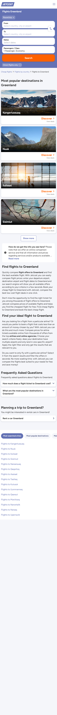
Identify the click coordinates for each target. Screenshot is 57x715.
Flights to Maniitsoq (10, 499)
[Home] (8, 4)
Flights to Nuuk (8, 449)
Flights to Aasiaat (9, 474)
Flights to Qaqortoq (10, 469)
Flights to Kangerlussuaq (12, 443)
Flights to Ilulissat (9, 454)
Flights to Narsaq (9, 509)
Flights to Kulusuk (9, 484)
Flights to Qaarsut (9, 494)
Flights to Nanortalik (10, 504)
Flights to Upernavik (10, 515)
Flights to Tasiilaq (9, 479)
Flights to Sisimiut (9, 459)
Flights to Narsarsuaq (11, 464)
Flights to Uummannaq (12, 489)
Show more (28, 238)
